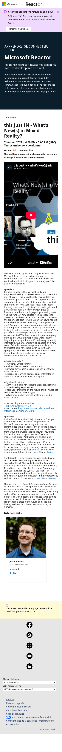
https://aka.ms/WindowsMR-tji (19, 410)
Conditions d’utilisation (17, 710)
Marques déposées (15, 703)
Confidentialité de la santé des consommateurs (30, 720)
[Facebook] (29, 627)
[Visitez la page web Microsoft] (10, 4)
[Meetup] (29, 637)
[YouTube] (29, 658)
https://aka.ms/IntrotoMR (18, 405)
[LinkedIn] (29, 668)
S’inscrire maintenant (18, 29)
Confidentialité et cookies (18, 706)
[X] (29, 647)
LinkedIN (37, 452)
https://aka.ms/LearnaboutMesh (34, 408)
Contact (10, 699)
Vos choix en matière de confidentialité (31, 717)
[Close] (58, 12)
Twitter (50, 452)
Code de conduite (15, 713)
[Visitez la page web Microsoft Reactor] (34, 4)
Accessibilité (12, 724)
